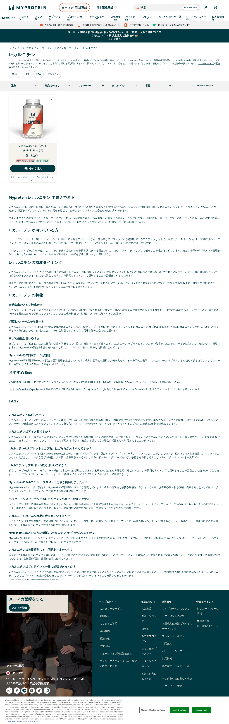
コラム (145, 628)
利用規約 (167, 643)
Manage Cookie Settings (153, 710)
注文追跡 (105, 646)
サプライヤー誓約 (172, 686)
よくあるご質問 (108, 623)
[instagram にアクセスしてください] (9, 690)
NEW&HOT (8, 18)
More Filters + (205, 85)
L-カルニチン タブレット (33, 145)
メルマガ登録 (19, 607)
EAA (38, 74)
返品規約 (105, 631)
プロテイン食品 (74, 18)
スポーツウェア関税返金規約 (116, 653)
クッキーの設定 (15, 665)
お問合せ (105, 616)
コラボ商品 (115, 18)
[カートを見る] (215, 7)
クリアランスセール (196, 18)
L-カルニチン (90, 48)
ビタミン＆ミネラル (149, 663)
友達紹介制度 (207, 623)
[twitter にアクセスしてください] (39, 690)
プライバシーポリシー (174, 636)
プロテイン (24, 18)
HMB (26, 74)
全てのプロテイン (149, 638)
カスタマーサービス (111, 608)
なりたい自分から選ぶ (170, 18)
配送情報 (105, 638)
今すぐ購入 (35, 168)
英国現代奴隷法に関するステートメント (177, 626)
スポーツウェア (149, 618)
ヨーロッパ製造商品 (74, 7)
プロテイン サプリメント (40, 48)
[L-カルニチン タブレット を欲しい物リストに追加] (52, 99)
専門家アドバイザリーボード (177, 668)
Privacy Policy (14, 721)
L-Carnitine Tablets (19, 381)
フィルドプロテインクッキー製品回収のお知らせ (118, 663)
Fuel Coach (192, 7)
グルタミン (53, 74)
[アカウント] (206, 7)
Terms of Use (31, 721)
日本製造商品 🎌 (106, 7)
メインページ (16, 48)
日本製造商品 (218, 18)
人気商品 (147, 608)
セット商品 (130, 18)
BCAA (15, 74)
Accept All (201, 710)
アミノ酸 (38, 18)
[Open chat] (47, 690)
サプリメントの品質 (173, 616)
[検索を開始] (137, 7)
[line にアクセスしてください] (24, 690)
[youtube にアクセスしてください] (32, 690)
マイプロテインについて (176, 608)
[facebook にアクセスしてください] (17, 690)
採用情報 (167, 658)
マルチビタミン (206, 63)
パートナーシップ (172, 651)
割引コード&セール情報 (207, 611)
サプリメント (55, 18)
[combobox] (166, 7)
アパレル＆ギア (96, 18)
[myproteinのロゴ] (27, 7)
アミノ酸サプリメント (68, 48)
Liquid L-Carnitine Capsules (24, 389)
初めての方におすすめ (149, 676)
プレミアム (148, 18)
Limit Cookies (179, 710)
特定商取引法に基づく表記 (177, 678)
